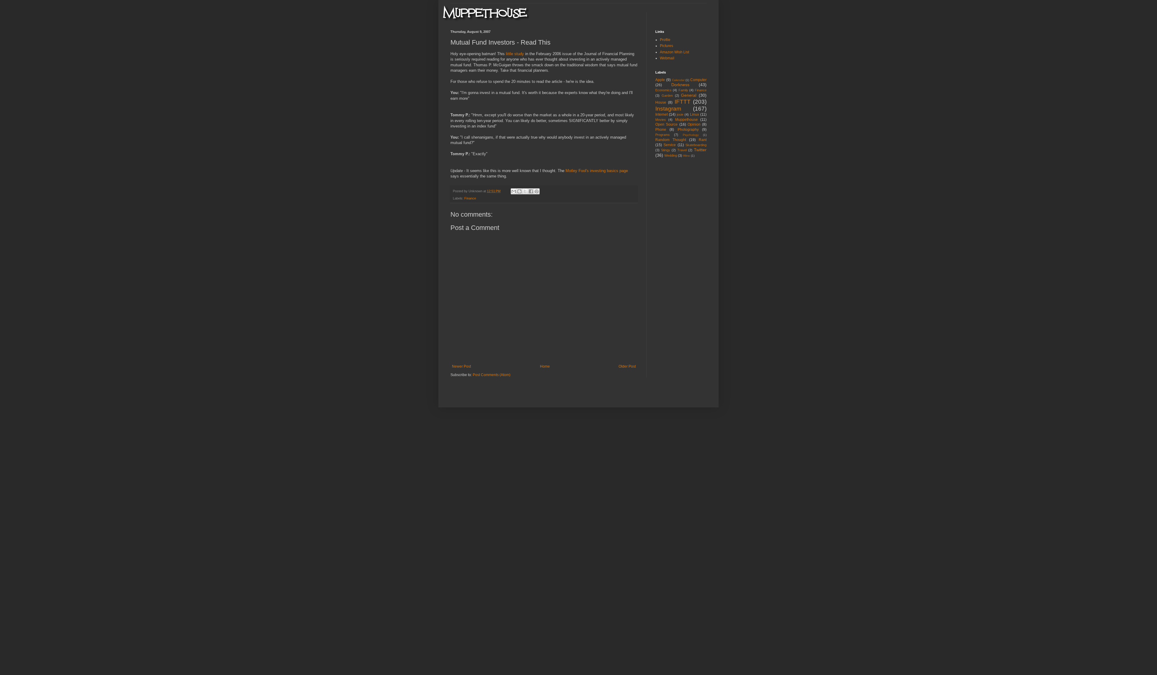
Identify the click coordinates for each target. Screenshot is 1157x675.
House (660, 102)
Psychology (691, 135)
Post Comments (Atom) (491, 375)
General (688, 95)
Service (669, 145)
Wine (686, 155)
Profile (665, 40)
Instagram (668, 108)
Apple (660, 80)
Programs (662, 135)
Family (683, 90)
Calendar (678, 80)
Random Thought (670, 140)
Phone (660, 129)
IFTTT (683, 102)
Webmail (667, 58)
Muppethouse (686, 120)
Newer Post (461, 366)
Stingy (665, 150)
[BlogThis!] (519, 191)
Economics (663, 90)
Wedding (670, 155)
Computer (698, 80)
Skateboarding (696, 145)
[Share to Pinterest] (537, 191)
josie (680, 114)
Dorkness (680, 84)
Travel (682, 150)
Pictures (666, 46)
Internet (661, 114)
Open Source (666, 124)
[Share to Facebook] (531, 191)
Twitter (700, 149)
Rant (703, 140)
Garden (667, 95)
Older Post (627, 366)
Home (545, 366)
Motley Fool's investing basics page (597, 170)
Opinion (694, 124)
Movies (660, 119)
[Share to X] (525, 191)
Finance (470, 198)
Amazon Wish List (674, 52)
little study (515, 54)
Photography (688, 129)
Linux (694, 114)
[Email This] (514, 191)
